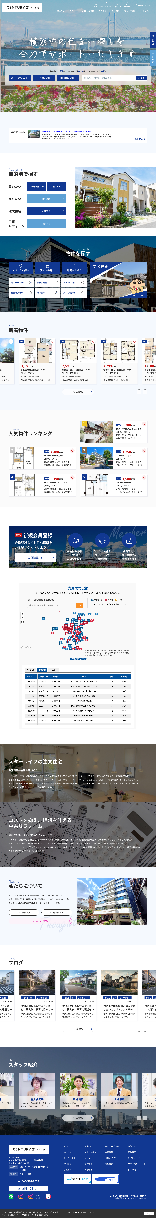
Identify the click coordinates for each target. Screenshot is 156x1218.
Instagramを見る (40, 921)
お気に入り (118, 6)
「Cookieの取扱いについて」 (25, 1215)
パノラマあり (69, 292)
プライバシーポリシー (137, 1163)
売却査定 (109, 1163)
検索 (142, 78)
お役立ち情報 (88, 11)
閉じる (149, 1213)
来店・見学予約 (105, 6)
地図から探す (70, 78)
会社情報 (115, 11)
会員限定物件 (17, 292)
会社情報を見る (24, 912)
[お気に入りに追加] (11, 341)
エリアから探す (22, 78)
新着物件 (88, 1163)
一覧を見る (138, 138)
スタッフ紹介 (130, 11)
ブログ (87, 1158)
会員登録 (109, 1152)
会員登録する (35, 557)
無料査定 (46, 198)
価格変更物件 (43, 282)
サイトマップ (134, 1158)
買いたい (61, 11)
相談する (56, 186)
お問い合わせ (146, 11)
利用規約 (132, 1169)
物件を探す (36, 186)
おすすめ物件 (69, 282)
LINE (96, 6)
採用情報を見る (56, 912)
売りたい (73, 11)
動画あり (41, 292)
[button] (139, 391)
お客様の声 (89, 1146)
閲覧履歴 (127, 6)
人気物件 (88, 1169)
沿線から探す (46, 78)
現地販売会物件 (18, 282)
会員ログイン (144, 5)
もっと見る (78, 391)
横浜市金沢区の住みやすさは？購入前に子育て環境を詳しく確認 (66, 131)
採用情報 (103, 11)
